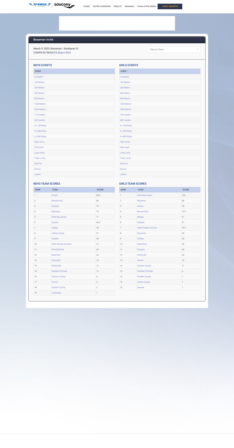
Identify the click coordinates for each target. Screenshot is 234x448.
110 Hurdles (39, 115)
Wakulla (55, 206)
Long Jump (39, 152)
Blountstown (57, 200)
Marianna (56, 211)
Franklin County (58, 287)
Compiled (38, 77)
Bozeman (56, 255)
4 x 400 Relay (40, 131)
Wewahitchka (58, 249)
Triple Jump (39, 158)
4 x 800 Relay (40, 136)
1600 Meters (40, 104)
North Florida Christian (61, 244)
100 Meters (39, 82)
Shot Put (38, 163)
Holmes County (58, 276)
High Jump (39, 142)
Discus (37, 169)
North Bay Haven (59, 217)
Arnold (54, 195)
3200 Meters (40, 109)
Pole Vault (38, 147)
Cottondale (56, 293)
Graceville (56, 260)
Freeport (141, 249)
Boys (61, 52)
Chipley (55, 228)
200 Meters (39, 87)
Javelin (37, 174)
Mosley (55, 222)
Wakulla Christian (59, 271)
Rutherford (56, 265)
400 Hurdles (39, 120)
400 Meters (39, 93)
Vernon (55, 282)
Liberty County (58, 233)
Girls (68, 52)
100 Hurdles (125, 115)
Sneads (55, 238)
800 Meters (39, 98)
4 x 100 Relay (40, 125)
